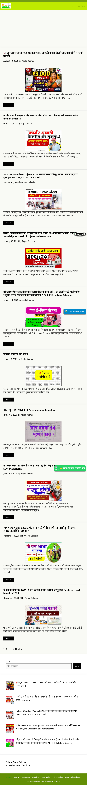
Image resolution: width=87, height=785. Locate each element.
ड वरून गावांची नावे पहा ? (15, 354)
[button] (72, 6)
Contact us (26, 777)
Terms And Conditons (73, 777)
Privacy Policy (58, 777)
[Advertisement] (43, 29)
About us (16, 777)
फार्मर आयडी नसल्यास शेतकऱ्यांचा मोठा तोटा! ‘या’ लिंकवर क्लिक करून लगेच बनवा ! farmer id (41, 117)
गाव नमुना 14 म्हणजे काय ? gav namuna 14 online (29, 410)
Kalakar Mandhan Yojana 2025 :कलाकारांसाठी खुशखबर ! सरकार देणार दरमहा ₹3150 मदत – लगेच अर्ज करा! (40, 176)
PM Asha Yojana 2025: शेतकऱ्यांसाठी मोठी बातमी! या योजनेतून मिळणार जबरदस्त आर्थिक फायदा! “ (39, 529)
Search (9, 662)
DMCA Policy (46, 777)
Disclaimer (35, 777)
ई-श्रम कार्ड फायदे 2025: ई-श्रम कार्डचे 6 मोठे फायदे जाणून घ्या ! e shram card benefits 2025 (41, 591)
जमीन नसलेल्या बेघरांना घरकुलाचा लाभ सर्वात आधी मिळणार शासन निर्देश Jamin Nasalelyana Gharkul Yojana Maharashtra (43, 235)
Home (8, 777)
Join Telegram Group (76, 311)
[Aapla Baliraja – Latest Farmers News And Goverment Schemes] (6, 6)
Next (19, 649)
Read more (8, 105)
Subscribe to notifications (18, 765)
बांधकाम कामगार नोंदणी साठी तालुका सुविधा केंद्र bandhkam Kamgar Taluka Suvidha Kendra (42, 467)
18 (12, 649)
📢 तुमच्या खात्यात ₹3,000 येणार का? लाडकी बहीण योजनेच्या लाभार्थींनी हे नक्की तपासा (43, 54)
